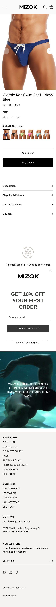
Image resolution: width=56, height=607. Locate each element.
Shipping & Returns (13, 195)
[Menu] (4, 7)
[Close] (50, 270)
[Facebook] (4, 572)
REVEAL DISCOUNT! (28, 329)
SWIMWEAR (9, 493)
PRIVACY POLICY (12, 460)
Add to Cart (28, 152)
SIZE (5, 112)
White (46, 134)
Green (22, 134)
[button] (6, 51)
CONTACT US (10, 446)
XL (12, 117)
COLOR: (13, 126)
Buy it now (28, 162)
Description (9, 185)
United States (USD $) (13, 588)
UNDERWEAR (10, 497)
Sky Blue (38, 134)
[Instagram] (10, 572)
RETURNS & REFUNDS (15, 464)
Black (14, 134)
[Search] (45, 7)
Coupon (7, 213)
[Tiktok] (17, 572)
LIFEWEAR (8, 506)
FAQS (6, 455)
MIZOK (13, 595)
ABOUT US (9, 442)
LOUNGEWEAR (11, 502)
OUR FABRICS (10, 469)
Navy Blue (6, 134)
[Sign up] (51, 560)
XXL (19, 117)
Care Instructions (12, 204)
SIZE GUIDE (9, 474)
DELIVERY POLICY (13, 451)
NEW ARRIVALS (11, 488)
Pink (30, 134)
